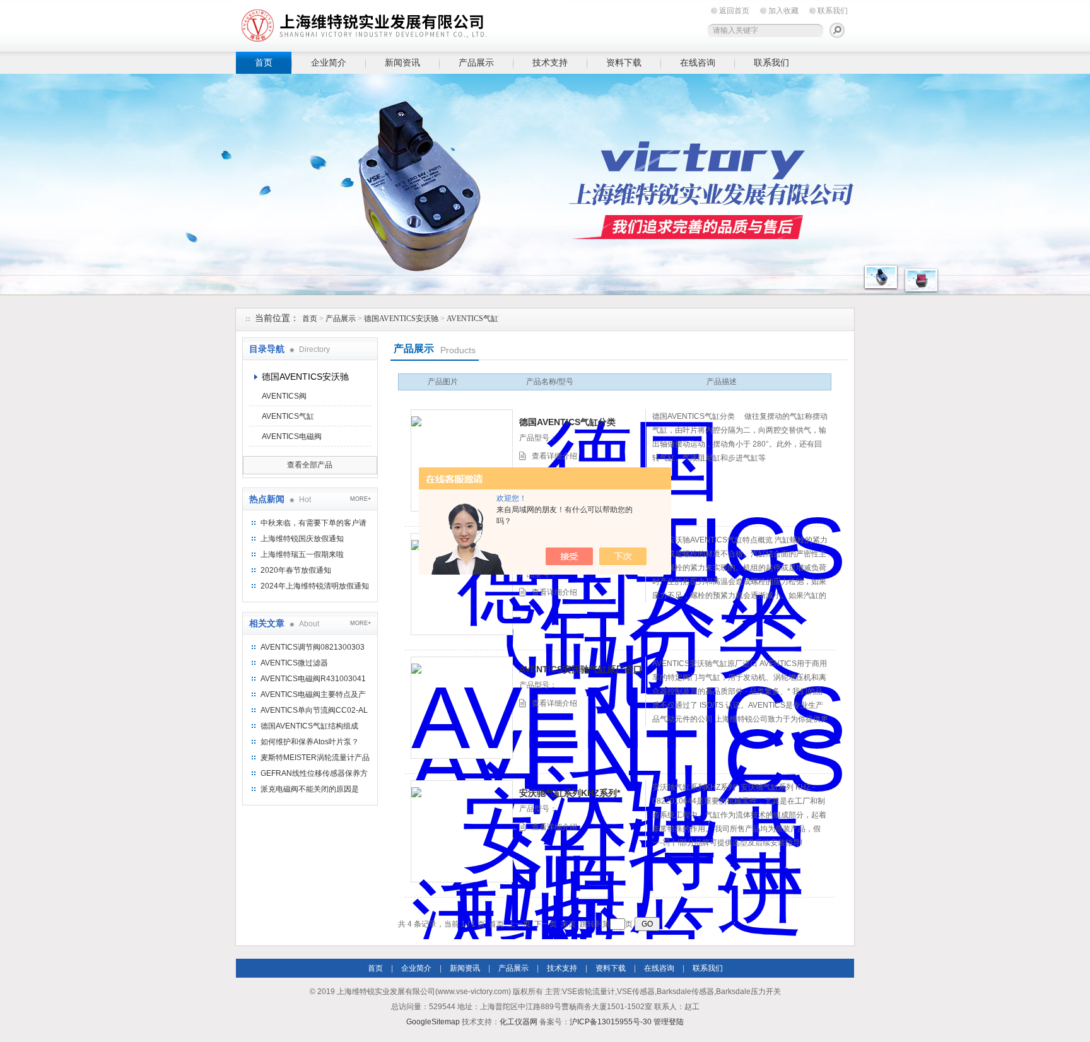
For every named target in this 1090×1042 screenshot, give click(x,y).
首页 (263, 62)
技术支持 (550, 62)
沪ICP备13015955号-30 (611, 1021)
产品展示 (476, 62)
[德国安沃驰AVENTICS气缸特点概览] (462, 584)
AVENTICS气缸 (472, 318)
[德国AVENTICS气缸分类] (462, 460)
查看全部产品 (309, 464)
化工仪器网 (518, 1021)
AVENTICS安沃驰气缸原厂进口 (580, 669)
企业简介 (328, 62)
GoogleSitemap (433, 1021)
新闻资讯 (402, 62)
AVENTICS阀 (284, 396)
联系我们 (833, 10)
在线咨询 (697, 62)
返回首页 (734, 10)
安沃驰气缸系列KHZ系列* (569, 793)
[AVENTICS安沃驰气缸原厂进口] (462, 708)
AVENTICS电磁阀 (292, 436)
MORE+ (360, 499)
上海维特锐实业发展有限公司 (431, 23)
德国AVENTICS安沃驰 (401, 318)
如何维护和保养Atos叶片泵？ (310, 741)
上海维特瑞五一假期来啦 (302, 554)
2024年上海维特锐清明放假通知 (315, 586)
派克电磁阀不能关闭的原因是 (310, 789)
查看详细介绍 (554, 456)
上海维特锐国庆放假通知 (302, 538)
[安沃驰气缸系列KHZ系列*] (462, 831)
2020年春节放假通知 (296, 570)
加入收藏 (783, 10)
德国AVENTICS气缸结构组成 (309, 726)
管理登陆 (668, 1021)
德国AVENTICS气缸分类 (567, 422)
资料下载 (624, 62)
